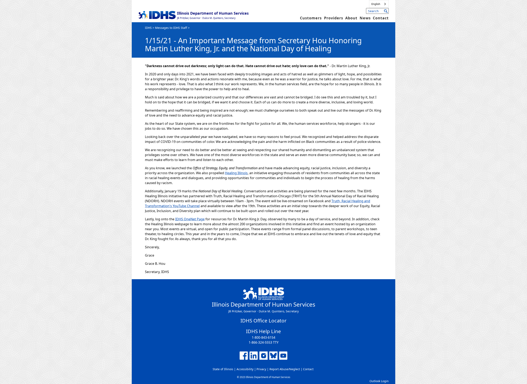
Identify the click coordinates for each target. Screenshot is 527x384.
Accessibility (245, 369)
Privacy (261, 369)
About (351, 17)
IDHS (148, 28)
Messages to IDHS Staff (171, 28)
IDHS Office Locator (263, 320)
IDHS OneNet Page (190, 219)
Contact (381, 17)
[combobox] (379, 4)
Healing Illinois (236, 173)
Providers (333, 17)
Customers (311, 17)
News (365, 17)
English (375, 4)
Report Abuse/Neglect (284, 369)
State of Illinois (223, 369)
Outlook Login (379, 381)
